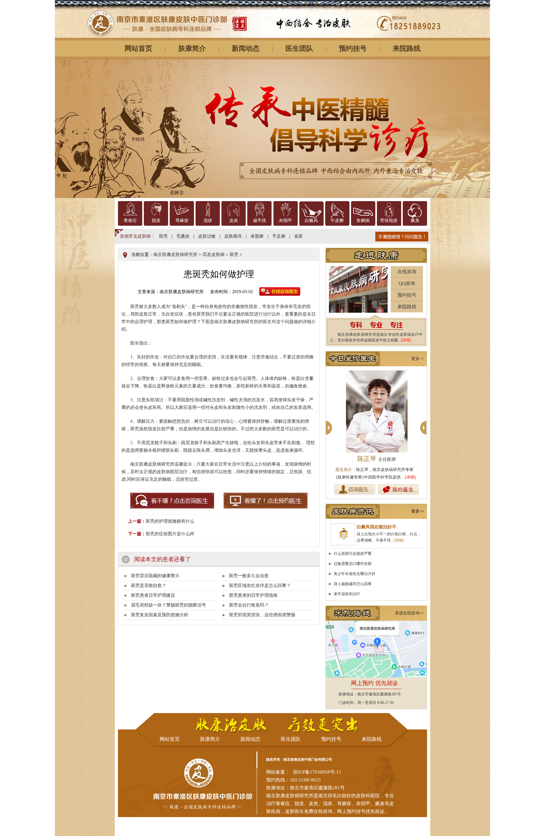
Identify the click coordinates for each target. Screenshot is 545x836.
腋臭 (415, 220)
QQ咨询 (407, 283)
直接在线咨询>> (409, 613)
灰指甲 (285, 220)
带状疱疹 (389, 220)
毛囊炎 (183, 236)
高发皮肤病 (213, 254)
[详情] (406, 340)
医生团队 (299, 48)
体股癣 (257, 236)
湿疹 (207, 220)
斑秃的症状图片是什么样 (170, 533)
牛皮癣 (337, 220)
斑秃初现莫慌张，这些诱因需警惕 (262, 614)
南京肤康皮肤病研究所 (175, 254)
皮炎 (233, 220)
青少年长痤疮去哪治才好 (354, 574)
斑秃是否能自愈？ (148, 585)
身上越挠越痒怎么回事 (353, 584)
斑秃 (163, 236)
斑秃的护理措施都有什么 (170, 521)
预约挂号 (353, 48)
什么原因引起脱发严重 (353, 553)
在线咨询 (406, 271)
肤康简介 (192, 48)
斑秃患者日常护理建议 (153, 595)
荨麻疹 (182, 220)
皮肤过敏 (207, 236)
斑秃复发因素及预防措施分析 (159, 614)
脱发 (156, 220)
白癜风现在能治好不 (376, 527)
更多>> (417, 358)
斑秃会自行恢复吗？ (249, 605)
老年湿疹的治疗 (347, 594)
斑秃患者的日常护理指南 (253, 595)
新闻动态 (246, 48)
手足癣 (278, 236)
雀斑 (298, 236)
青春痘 (130, 220)
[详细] (410, 477)
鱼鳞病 (363, 220)
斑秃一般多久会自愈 (249, 575)
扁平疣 (259, 220)
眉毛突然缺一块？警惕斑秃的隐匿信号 (168, 605)
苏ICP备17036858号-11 (317, 772)
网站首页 (138, 48)
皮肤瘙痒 (233, 236)
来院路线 (406, 48)
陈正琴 (376, 458)
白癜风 (311, 220)
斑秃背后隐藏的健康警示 (155, 575)
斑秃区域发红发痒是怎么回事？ (260, 585)
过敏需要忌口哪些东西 (353, 563)
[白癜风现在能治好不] (343, 534)
